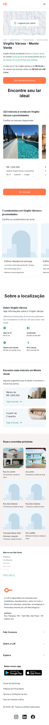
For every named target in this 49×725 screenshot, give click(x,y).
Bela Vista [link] (6, 566)
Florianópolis (28, 40)
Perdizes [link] (6, 563)
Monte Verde (42, 40)
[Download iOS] (33, 673)
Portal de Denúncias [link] (11, 683)
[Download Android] (13, 673)
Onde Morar (15, 40)
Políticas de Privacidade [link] (13, 689)
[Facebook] (33, 717)
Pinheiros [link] (6, 557)
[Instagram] (16, 717)
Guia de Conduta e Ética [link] (13, 699)
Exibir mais (7, 575)
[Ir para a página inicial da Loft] (6, 4)
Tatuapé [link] (6, 569)
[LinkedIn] (24, 717)
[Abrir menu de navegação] (44, 4)
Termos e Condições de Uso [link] (15, 694)
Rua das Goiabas (30, 60)
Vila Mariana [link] (7, 560)
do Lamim (17, 60)
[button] (24, 632)
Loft (5, 40)
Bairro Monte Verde (36, 53)
